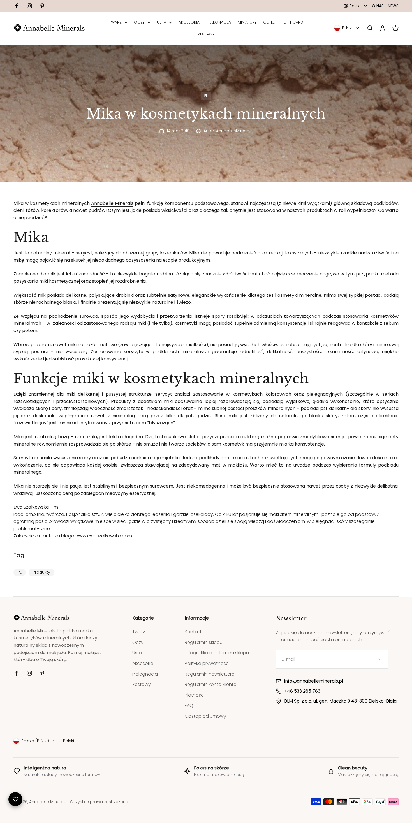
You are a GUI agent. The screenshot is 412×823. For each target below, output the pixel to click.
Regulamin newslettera (210, 674)
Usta (137, 653)
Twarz (138, 632)
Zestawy (141, 684)
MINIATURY (247, 22)
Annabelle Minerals (112, 203)
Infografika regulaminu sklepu (217, 653)
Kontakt (193, 632)
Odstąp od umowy (205, 716)
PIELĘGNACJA (218, 22)
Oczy (137, 642)
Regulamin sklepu (204, 642)
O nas (378, 6)
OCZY (139, 22)
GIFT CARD (293, 22)
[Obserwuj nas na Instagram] (29, 6)
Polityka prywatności (207, 663)
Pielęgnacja (145, 674)
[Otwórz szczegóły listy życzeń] (15, 799)
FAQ (189, 705)
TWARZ (115, 22)
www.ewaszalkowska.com (103, 536)
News (393, 6)
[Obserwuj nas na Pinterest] (42, 6)
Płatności (195, 695)
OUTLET (270, 22)
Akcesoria (142, 663)
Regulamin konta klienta (211, 684)
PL (205, 95)
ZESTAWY (206, 34)
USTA (161, 22)
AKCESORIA (189, 22)
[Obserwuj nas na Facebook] (16, 6)
